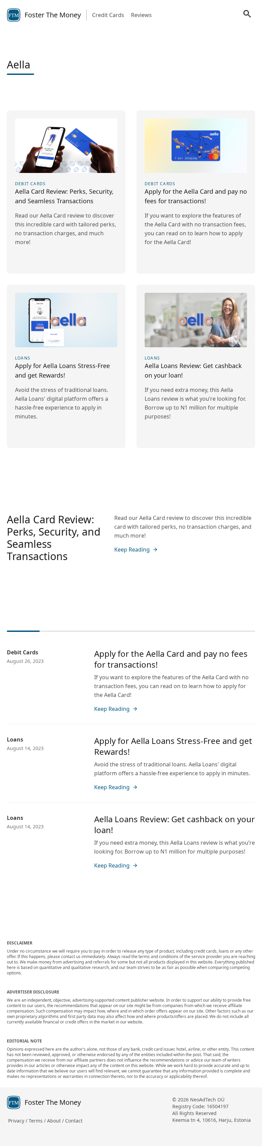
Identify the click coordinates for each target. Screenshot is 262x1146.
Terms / (38, 1120)
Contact (74, 1120)
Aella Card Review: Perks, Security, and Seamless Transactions (53, 537)
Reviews (141, 15)
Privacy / (18, 1120)
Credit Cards (108, 15)
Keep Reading (132, 549)
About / (56, 1120)
